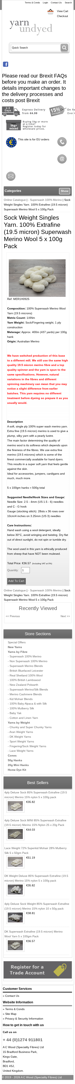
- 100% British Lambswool (24, 680)
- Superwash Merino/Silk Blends (28, 689)
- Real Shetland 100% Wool (25, 675)
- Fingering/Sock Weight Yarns (27, 746)
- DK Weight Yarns (19, 736)
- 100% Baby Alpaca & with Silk (27, 703)
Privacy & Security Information (24, 1018)
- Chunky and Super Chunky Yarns (30, 727)
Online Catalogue (15, 199)
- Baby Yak (14, 713)
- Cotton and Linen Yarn (23, 717)
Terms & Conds (32, 2)
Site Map (10, 1013)
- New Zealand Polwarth (23, 684)
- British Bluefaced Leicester (25, 670)
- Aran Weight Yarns (20, 732)
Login (45, 2)
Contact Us (56, 2)
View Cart (62, 11)
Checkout (62, 16)
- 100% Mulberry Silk (21, 708)
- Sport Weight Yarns (21, 741)
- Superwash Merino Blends (25, 665)
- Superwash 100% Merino (45, 199)
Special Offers (17, 642)
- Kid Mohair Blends (20, 699)
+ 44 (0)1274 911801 (23, 1039)
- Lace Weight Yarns (20, 750)
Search (68, 2)
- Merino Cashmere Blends (25, 694)
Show (64, 190)
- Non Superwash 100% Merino (27, 661)
